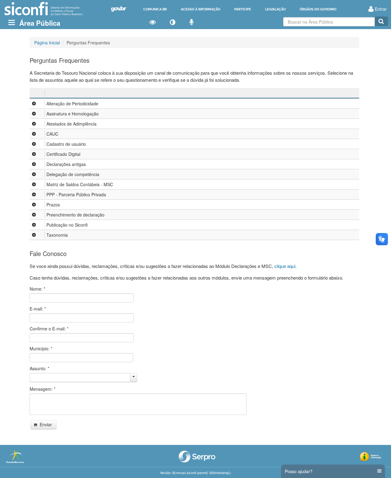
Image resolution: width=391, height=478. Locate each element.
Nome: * (37, 289)
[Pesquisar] (381, 21)
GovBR (118, 9)
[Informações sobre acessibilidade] (152, 22)
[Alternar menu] (11, 22)
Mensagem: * (42, 389)
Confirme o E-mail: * (49, 329)
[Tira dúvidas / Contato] (191, 22)
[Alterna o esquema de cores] (173, 22)
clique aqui (284, 266)
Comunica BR (155, 9)
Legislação (275, 9)
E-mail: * (38, 309)
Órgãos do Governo (318, 9)
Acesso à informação (200, 9)
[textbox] (329, 21)
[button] (44, 424)
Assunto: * (39, 368)
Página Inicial (47, 43)
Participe (242, 9)
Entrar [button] (380, 9)
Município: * (41, 348)
